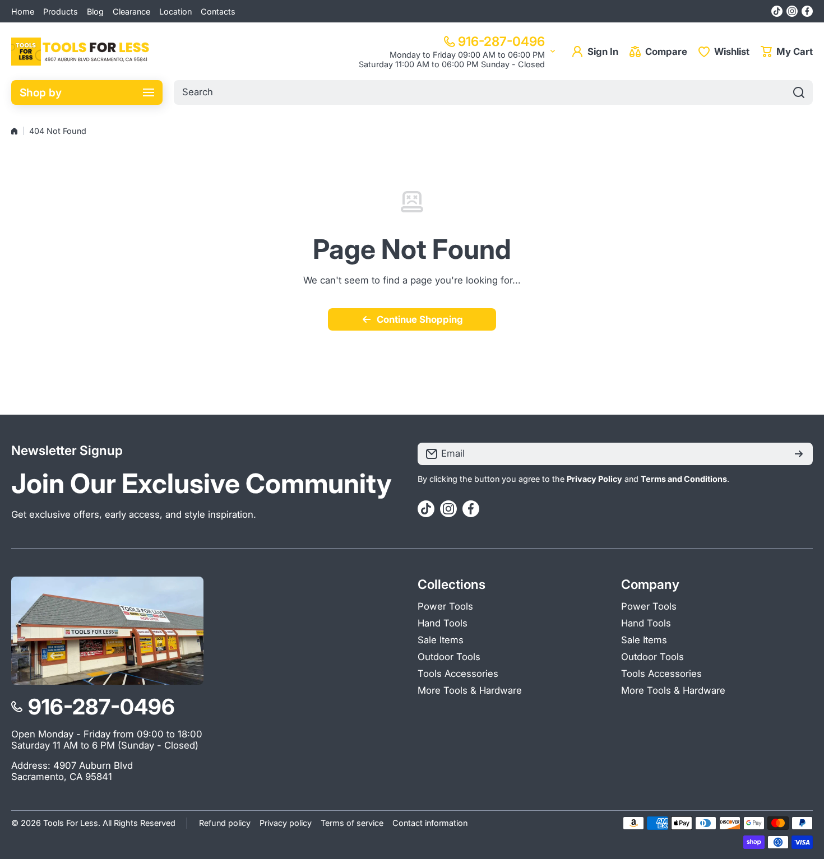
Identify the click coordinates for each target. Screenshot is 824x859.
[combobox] (493, 92)
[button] (787, 51)
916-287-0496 (501, 41)
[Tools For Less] (81, 52)
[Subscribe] (799, 454)
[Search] (799, 92)
